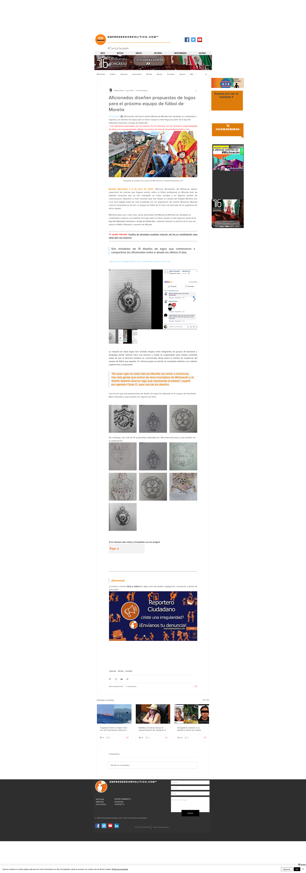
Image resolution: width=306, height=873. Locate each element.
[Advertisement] (71, 16)
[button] (206, 74)
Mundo (159, 74)
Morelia (149, 74)
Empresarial (137, 74)
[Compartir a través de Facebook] (110, 679)
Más (191, 74)
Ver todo (206, 700)
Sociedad (171, 74)
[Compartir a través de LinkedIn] (121, 679)
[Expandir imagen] (153, 299)
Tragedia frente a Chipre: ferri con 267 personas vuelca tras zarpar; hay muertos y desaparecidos (113, 729)
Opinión (182, 74)
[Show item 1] (116, 336)
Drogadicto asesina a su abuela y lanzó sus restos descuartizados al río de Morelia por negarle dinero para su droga (189, 729)
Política (112, 74)
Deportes (124, 74)
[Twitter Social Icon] (193, 39)
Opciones (286, 869)
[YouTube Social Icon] (199, 39)
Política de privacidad (120, 869)
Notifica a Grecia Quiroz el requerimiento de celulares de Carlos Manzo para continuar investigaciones (153, 729)
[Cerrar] (303, 869)
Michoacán (101, 74)
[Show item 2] (130, 336)
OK (297, 869)
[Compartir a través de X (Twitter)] (116, 679)
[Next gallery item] (194, 299)
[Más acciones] (195, 90)
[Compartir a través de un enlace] (127, 679)
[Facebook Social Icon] (187, 39)
